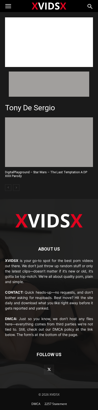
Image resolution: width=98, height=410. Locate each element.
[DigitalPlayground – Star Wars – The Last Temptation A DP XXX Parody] (49, 142)
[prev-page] (8, 187)
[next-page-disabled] (16, 187)
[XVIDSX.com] (49, 6)
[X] (49, 369)
